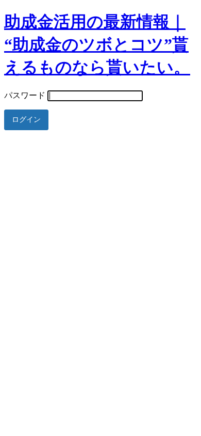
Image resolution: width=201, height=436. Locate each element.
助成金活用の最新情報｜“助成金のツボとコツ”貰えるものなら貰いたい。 (97, 44)
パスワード (24, 95)
